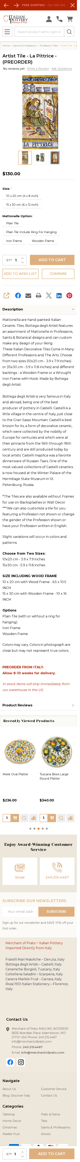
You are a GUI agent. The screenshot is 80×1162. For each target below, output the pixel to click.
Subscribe (56, 912)
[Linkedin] (59, 295)
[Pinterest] (69, 295)
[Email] (28, 295)
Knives (45, 1134)
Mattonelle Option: (17, 216)
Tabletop (8, 1114)
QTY (9, 260)
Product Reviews (17, 705)
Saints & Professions (55, 1127)
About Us (9, 1089)
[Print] (38, 295)
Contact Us (49, 1095)
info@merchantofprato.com (42, 1052)
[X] (49, 295)
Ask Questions (61, 69)
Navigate (11, 1081)
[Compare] (33, 818)
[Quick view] (24, 818)
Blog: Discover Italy (16, 1095)
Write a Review (38, 69)
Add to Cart (52, 260)
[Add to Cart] (15, 818)
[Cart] (69, 19)
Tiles (44, 1121)
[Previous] (6, 5)
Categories (12, 1106)
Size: (7, 189)
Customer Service (54, 1089)
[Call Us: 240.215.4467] (59, 19)
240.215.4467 (32, 1047)
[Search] (69, 32)
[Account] (49, 19)
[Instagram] (21, 1062)
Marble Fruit (11, 1134)
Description (12, 309)
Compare (58, 274)
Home (6, 45)
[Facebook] (18, 295)
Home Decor (11, 1121)
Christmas (9, 1127)
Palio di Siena (50, 1114)
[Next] (16, 5)
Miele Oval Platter (15, 774)
